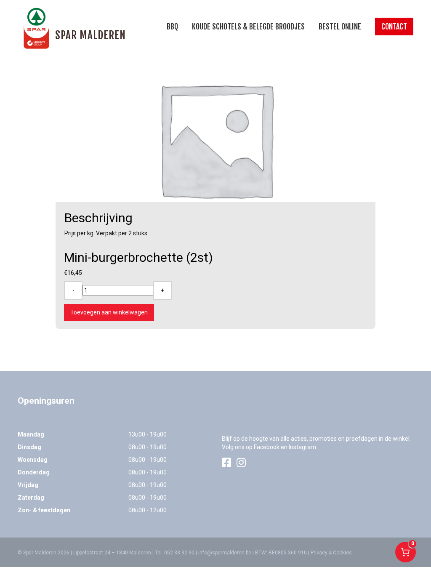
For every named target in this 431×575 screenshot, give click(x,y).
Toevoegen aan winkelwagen (109, 312)
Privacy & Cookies (331, 553)
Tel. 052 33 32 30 (174, 553)
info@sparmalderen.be (224, 553)
